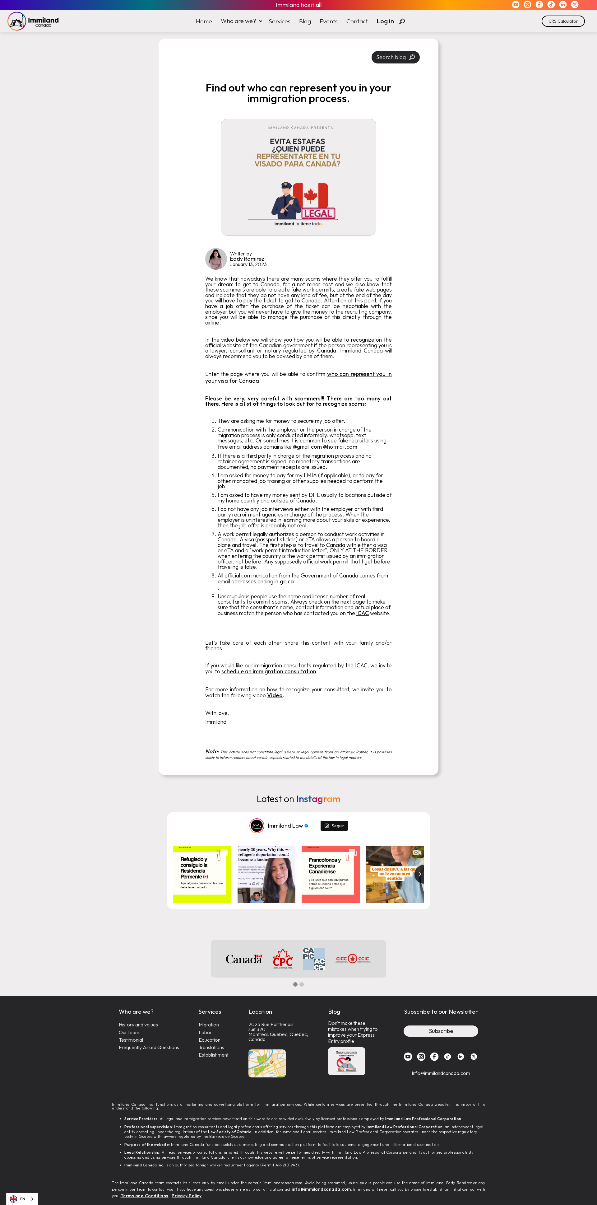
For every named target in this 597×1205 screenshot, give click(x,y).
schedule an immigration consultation (268, 671)
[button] (240, 21)
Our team (129, 1032)
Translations (211, 1047)
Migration (209, 1025)
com (351, 446)
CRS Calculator (563, 21)
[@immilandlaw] (257, 826)
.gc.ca (286, 581)
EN (22, 1198)
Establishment (214, 1055)
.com (315, 446)
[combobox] (22, 1199)
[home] (29, 21)
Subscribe (441, 1031)
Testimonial (131, 1040)
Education (209, 1040)
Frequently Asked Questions (149, 1047)
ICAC (362, 613)
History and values (138, 1025)
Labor (205, 1032)
